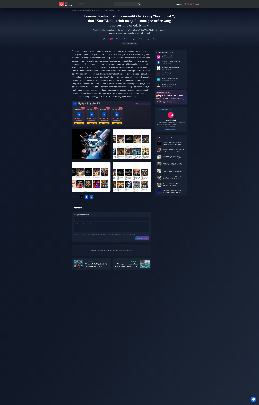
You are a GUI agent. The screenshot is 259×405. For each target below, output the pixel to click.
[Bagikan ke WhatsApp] (164, 101)
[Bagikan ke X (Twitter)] (160, 101)
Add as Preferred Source (129, 43)
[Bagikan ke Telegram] (167, 101)
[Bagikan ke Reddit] (174, 101)
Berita (80, 10)
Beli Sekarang (79, 123)
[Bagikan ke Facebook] (157, 101)
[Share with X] (81, 197)
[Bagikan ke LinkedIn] (170, 101)
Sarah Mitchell (171, 120)
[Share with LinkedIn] (91, 197)
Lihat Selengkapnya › (142, 104)
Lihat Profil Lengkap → (170, 129)
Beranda (74, 10)
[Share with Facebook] (86, 197)
